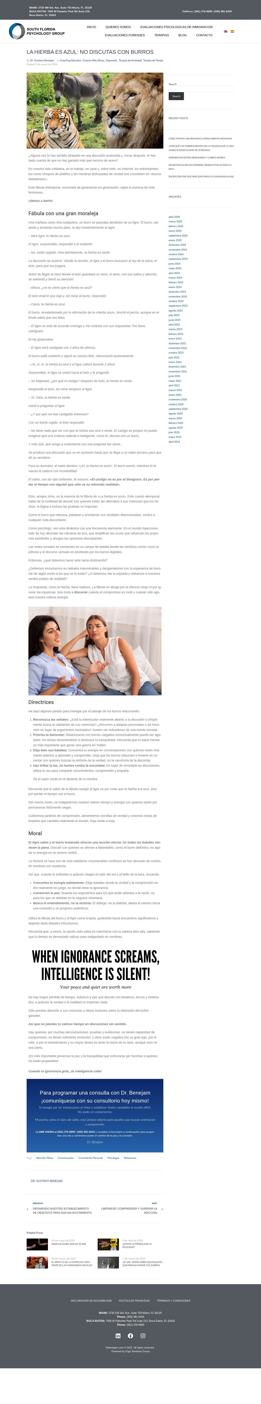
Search (173, 84)
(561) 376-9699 (203, 11)
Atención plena (44, 1158)
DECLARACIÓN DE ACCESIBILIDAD (91, 1300)
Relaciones (130, 1158)
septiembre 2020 (178, 408)
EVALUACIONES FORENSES (125, 35)
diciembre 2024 (177, 244)
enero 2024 (175, 287)
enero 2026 (175, 230)
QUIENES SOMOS (118, 27)
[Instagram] (143, 1335)
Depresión (111, 60)
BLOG (182, 35)
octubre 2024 (176, 254)
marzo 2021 (175, 390)
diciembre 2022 (177, 343)
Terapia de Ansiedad (130, 60)
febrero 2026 (176, 226)
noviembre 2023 (178, 296)
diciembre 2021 (177, 366)
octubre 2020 (176, 404)
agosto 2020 (176, 413)
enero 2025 (175, 240)
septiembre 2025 (178, 235)
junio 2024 (174, 263)
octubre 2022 (176, 352)
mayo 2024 (175, 268)
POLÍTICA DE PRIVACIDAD (134, 1300)
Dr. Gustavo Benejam (42, 60)
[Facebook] (130, 1335)
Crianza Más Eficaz (93, 60)
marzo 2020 (175, 418)
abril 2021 (174, 385)
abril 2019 (174, 441)
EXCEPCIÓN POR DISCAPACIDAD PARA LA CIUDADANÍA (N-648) (201, 176)
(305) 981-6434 (223, 11)
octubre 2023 (176, 301)
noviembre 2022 (178, 348)
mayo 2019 (175, 437)
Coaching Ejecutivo (70, 60)
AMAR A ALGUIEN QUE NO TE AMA (68, 1244)
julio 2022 (174, 357)
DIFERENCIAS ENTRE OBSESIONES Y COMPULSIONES (197, 157)
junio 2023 (174, 320)
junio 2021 (174, 376)
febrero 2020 (176, 422)
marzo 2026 (175, 221)
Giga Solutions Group (138, 1351)
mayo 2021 (175, 380)
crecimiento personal (91, 1158)
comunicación (66, 1158)
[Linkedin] (118, 1335)
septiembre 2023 (178, 305)
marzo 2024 (175, 277)
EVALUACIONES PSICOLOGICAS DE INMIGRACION (176, 27)
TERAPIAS (161, 35)
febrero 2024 (176, 282)
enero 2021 (175, 394)
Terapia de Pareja (153, 60)
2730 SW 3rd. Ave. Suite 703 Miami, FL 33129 (65, 7)
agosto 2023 (176, 310)
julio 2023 (174, 315)
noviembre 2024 (178, 249)
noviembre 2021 (178, 371)
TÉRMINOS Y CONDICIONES (173, 1300)
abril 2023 (174, 324)
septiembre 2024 (178, 258)
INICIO (91, 27)
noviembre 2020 (178, 399)
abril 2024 (174, 273)
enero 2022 (175, 362)
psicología (113, 1158)
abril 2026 (174, 216)
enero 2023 (175, 338)
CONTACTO (204, 35)
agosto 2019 (176, 427)
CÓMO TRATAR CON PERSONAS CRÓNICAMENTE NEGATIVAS (200, 138)
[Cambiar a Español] (232, 31)
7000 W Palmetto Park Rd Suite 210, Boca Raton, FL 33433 (140, 1320)
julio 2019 (174, 432)
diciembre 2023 (177, 291)
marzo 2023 (175, 329)
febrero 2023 (176, 334)
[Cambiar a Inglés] (225, 31)
